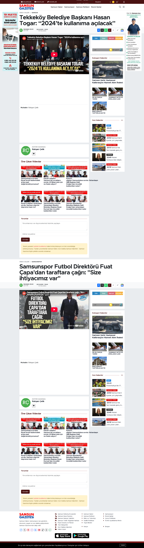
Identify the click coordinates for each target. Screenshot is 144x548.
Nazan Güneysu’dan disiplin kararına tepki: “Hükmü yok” (114, 159)
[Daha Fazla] (109, 30)
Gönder (25, 239)
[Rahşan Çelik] (25, 150)
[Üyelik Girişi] (123, 2)
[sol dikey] (10, 41)
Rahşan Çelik (38, 149)
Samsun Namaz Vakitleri (66, 518)
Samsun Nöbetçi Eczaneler (67, 514)
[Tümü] (122, 120)
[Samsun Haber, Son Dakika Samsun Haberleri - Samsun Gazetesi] (26, 7)
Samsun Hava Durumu (65, 516)
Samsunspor (69, 7)
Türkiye (109, 154)
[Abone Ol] (122, 30)
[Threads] (46, 530)
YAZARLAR (53, 2)
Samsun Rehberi (83, 7)
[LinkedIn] (35, 530)
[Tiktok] (42, 530)
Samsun (35, 12)
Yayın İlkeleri (88, 523)
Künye (86, 526)
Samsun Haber (57, 7)
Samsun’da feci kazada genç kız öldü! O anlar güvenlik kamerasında (114, 149)
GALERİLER (27, 2)
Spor (108, 125)
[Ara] (120, 7)
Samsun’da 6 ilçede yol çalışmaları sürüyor (114, 139)
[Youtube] (39, 530)
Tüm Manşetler (63, 525)
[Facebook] (21, 530)
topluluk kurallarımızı (40, 246)
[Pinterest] (28, 530)
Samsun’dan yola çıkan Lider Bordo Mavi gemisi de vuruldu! (113, 168)
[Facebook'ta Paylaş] (98, 30)
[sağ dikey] (134, 41)
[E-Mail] (33, 153)
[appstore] (63, 535)
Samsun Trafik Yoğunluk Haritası (68, 520)
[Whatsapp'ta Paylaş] (106, 30)
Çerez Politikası (110, 518)
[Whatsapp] (50, 530)
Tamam (123, 545)
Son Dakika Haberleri (65, 527)
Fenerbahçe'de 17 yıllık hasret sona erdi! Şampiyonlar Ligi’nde (113, 129)
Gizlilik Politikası (89, 520)
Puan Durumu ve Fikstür (66, 523)
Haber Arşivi (62, 529)
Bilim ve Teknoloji (90, 518)
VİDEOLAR (40, 2)
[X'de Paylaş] (102, 30)
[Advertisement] (54, 89)
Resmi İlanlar (96, 7)
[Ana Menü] (124, 7)
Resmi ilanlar (109, 516)
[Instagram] (32, 530)
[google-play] (81, 535)
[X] (24, 530)
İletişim (107, 526)
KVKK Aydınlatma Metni (113, 520)
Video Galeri (24, 12)
